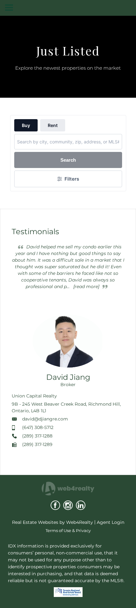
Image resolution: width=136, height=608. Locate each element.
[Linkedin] (80, 505)
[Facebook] (55, 505)
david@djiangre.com (45, 419)
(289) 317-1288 (37, 436)
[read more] (86, 286)
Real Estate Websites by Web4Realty (52, 522)
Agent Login (110, 522)
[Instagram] (68, 505)
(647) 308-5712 (37, 427)
